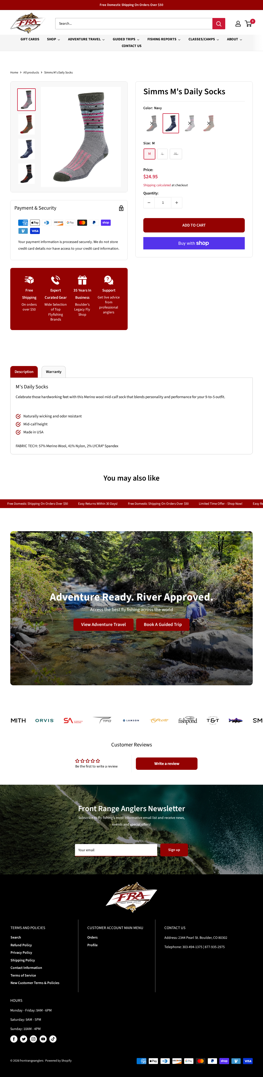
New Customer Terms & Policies (35, 983)
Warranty (53, 371)
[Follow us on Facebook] (13, 1039)
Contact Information (26, 967)
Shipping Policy (23, 960)
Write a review (166, 763)
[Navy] (171, 123)
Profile (92, 945)
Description (24, 371)
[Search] (218, 23)
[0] (248, 24)
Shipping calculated (157, 185)
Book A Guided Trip (163, 624)
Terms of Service (23, 975)
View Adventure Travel (103, 624)
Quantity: (150, 193)
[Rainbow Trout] (190, 123)
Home (14, 72)
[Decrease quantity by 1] (149, 202)
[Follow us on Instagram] (33, 1039)
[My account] (238, 23)
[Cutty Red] (209, 123)
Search (16, 937)
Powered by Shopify (58, 1061)
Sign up (174, 850)
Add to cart (194, 225)
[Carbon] (152, 123)
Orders (92, 937)
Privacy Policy (21, 952)
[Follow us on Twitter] (23, 1039)
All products (31, 72)
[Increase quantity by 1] (176, 202)
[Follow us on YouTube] (43, 1039)
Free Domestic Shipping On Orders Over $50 (131, 5)
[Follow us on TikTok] (53, 1039)
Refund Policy (21, 945)
